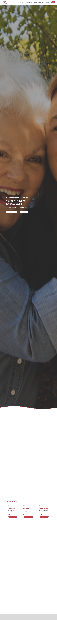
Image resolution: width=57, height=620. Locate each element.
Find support (24, 212)
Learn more (13, 516)
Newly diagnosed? (12, 212)
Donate (53, 2)
